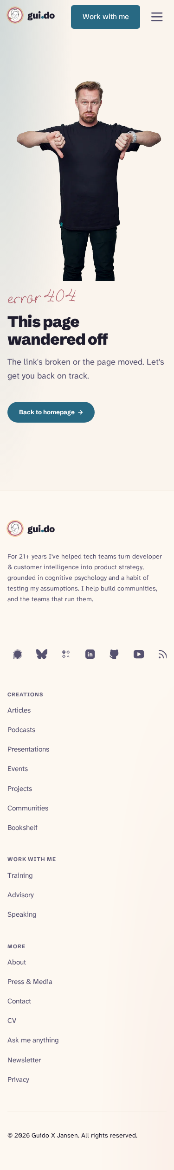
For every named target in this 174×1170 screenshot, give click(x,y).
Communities (27, 808)
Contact (19, 1001)
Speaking (22, 914)
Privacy (18, 1079)
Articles (19, 710)
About (16, 962)
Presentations (28, 749)
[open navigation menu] (157, 16)
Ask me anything (33, 1040)
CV (11, 1020)
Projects (19, 788)
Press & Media (29, 981)
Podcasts (21, 729)
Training (20, 875)
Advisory (20, 895)
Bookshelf (22, 827)
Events (17, 768)
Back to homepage (51, 412)
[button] (105, 16)
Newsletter (24, 1060)
